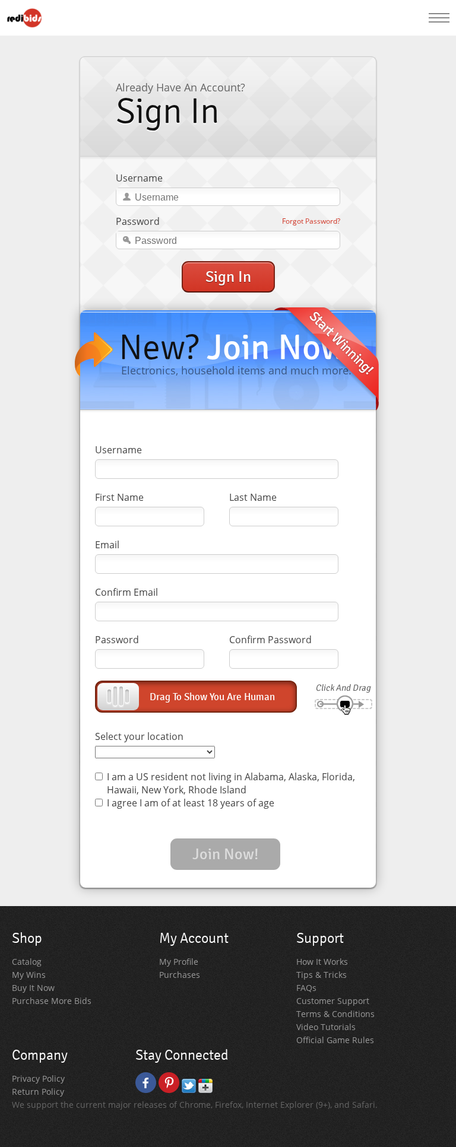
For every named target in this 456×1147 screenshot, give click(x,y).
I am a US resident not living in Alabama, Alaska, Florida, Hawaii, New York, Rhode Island (231, 783)
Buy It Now (33, 987)
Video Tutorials (326, 1026)
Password (138, 221)
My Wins (29, 974)
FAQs (306, 987)
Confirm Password (270, 639)
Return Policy (38, 1091)
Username (139, 178)
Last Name (253, 497)
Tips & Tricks (321, 974)
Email (107, 544)
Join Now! (225, 854)
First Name (119, 497)
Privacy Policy (38, 1078)
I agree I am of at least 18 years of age (190, 802)
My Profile (178, 961)
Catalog (27, 961)
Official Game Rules (335, 1040)
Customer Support (332, 1000)
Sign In (228, 277)
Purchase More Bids (51, 1000)
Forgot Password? (311, 221)
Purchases (179, 974)
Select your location (139, 736)
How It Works (322, 961)
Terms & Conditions (335, 1013)
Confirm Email (126, 592)
